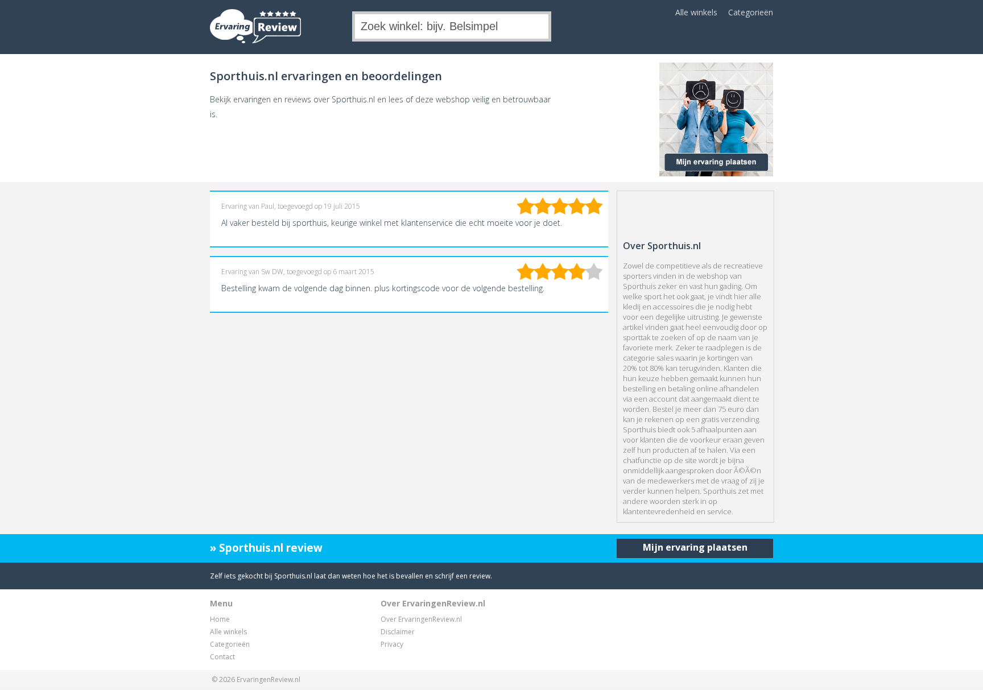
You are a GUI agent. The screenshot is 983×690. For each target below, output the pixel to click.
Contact (222, 657)
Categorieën (750, 12)
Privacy (392, 644)
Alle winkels (696, 12)
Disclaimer (398, 632)
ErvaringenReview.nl (268, 679)
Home (220, 619)
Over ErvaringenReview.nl (421, 619)
